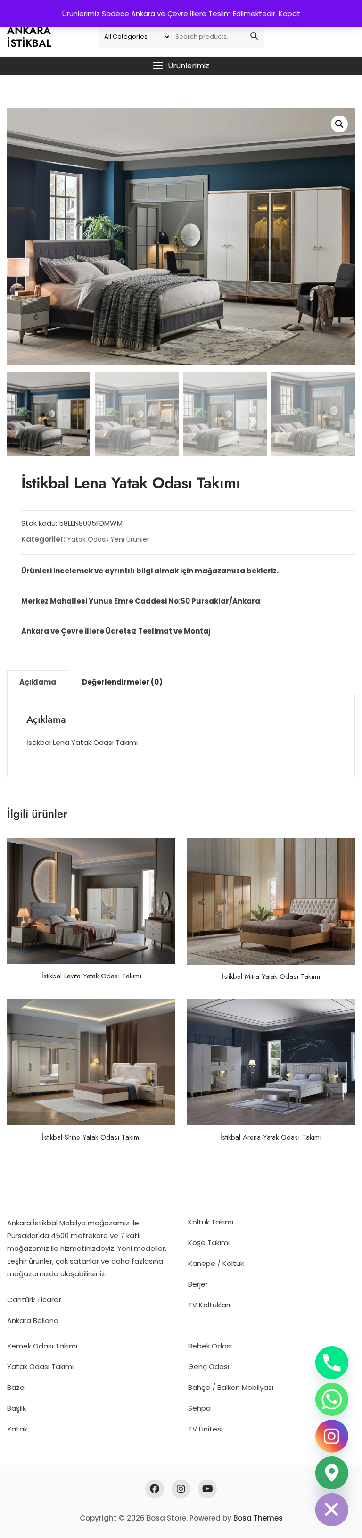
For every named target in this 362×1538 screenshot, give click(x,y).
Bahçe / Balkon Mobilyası (230, 1387)
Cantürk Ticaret (34, 1300)
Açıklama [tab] (37, 682)
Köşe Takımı (209, 1243)
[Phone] (331, 1362)
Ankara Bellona (32, 1320)
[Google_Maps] (331, 1472)
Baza (16, 1387)
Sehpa (199, 1408)
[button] (181, 65)
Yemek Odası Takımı (42, 1346)
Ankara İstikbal (29, 36)
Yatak (17, 1429)
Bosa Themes (258, 1518)
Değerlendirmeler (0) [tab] (122, 682)
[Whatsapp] (331, 1399)
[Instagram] (331, 1436)
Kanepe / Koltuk (216, 1263)
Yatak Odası (87, 539)
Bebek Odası (210, 1346)
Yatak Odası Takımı (40, 1367)
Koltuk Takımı (210, 1222)
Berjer (198, 1284)
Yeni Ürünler (129, 539)
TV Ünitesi (205, 1429)
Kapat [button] (289, 13)
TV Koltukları (209, 1305)
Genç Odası (208, 1367)
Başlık (16, 1408)
